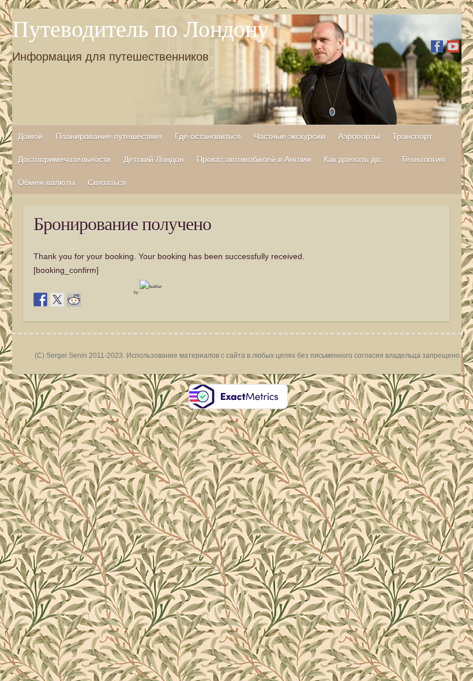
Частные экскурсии (289, 136)
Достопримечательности (64, 159)
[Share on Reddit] (74, 299)
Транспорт (412, 136)
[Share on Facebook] (40, 299)
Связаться (107, 182)
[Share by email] (124, 299)
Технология (423, 159)
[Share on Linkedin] (107, 299)
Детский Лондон (153, 159)
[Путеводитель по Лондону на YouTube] (453, 46)
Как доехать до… (356, 159)
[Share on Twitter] (57, 299)
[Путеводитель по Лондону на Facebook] (437, 46)
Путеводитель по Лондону (140, 29)
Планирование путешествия (108, 136)
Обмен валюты (46, 182)
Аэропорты (359, 136)
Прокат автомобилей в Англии (254, 159)
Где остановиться (208, 136)
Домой (30, 136)
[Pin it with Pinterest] (90, 299)
